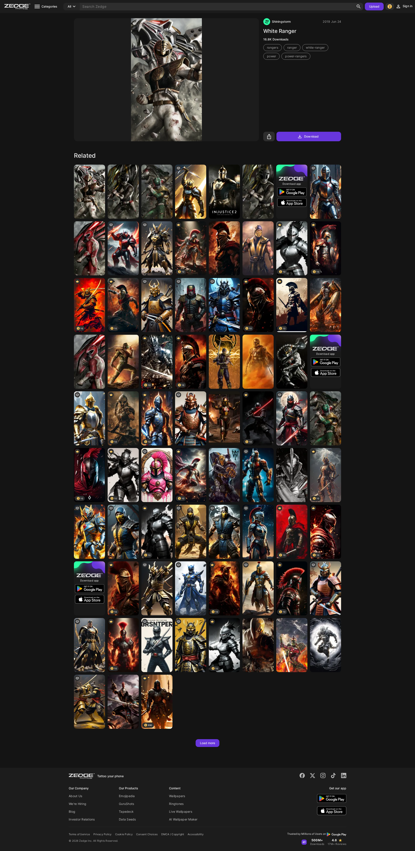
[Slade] (258, 645)
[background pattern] (291, 418)
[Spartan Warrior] (156, 475)
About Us (75, 796)
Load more (207, 743)
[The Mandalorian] (258, 362)
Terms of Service (79, 834)
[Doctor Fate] (224, 192)
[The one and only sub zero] (224, 532)
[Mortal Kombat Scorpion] (224, 362)
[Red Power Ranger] (89, 362)
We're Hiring (77, 804)
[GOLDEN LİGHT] (190, 192)
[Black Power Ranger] (258, 192)
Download (311, 136)
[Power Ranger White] (89, 192)
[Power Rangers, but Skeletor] (156, 645)
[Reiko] (291, 475)
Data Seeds (127, 819)
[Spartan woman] (258, 532)
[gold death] (190, 645)
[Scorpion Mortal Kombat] (190, 532)
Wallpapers (177, 796)
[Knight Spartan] (258, 588)
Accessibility (196, 834)
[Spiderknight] (325, 192)
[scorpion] (123, 532)
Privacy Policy (102, 834)
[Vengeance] (123, 248)
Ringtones (176, 804)
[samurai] (224, 305)
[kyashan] (291, 362)
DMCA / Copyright (172, 834)
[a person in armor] (89, 418)
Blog (72, 811)
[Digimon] (325, 305)
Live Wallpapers (180, 811)
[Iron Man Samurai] (291, 645)
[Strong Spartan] (224, 248)
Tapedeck (126, 811)
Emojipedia (127, 796)
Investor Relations (82, 819)
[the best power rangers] (190, 588)
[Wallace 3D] (224, 475)
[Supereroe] (325, 418)
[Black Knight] (325, 645)
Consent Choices (147, 834)
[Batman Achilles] (258, 475)
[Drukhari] (123, 702)
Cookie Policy (124, 834)
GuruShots (126, 804)
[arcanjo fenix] (89, 532)
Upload (374, 6)
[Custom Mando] (224, 418)
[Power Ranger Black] (123, 192)
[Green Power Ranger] (123, 362)
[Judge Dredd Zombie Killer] (190, 305)
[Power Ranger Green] (156, 192)
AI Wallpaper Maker (183, 819)
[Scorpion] (258, 248)
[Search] (359, 6)
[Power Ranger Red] (89, 248)
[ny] (156, 248)
